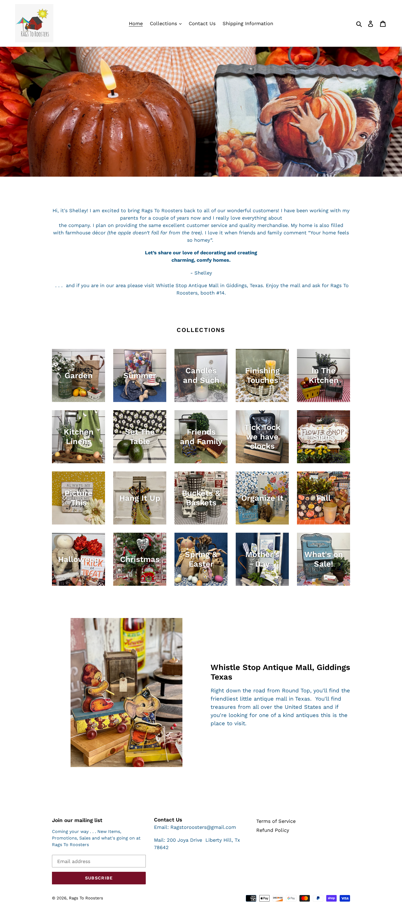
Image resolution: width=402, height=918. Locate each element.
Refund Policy (272, 830)
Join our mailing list (77, 820)
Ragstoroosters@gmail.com (203, 827)
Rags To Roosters (86, 898)
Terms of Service (276, 821)
